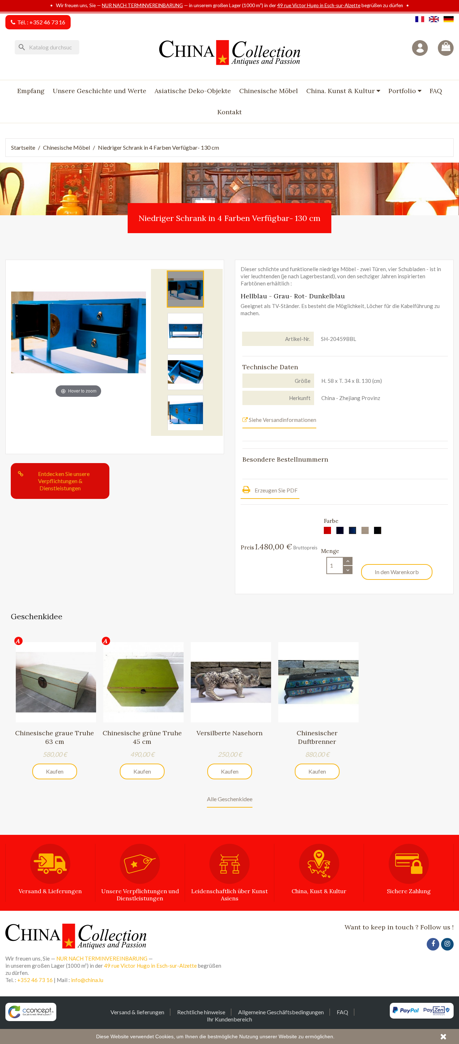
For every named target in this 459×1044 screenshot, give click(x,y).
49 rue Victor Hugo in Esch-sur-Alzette (318, 5)
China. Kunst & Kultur (341, 91)
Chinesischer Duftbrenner (317, 737)
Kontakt (229, 112)
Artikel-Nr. (297, 339)
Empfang (30, 91)
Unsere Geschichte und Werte (99, 91)
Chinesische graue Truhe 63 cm (54, 737)
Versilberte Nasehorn (229, 733)
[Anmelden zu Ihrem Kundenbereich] (420, 48)
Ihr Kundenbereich (229, 1019)
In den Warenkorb (397, 571)
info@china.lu (87, 980)
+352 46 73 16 (47, 22)
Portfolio (403, 91)
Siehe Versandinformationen (282, 420)
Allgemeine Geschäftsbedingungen (281, 1012)
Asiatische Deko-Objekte (193, 91)
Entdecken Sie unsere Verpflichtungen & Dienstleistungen (64, 480)
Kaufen (54, 771)
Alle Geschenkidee (229, 798)
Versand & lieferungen (137, 1012)
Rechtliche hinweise (201, 1012)
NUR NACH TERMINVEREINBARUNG (142, 5)
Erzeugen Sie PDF (276, 490)
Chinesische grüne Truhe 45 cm (142, 737)
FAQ (436, 91)
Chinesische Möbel (268, 91)
